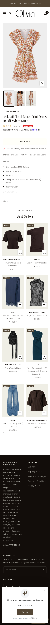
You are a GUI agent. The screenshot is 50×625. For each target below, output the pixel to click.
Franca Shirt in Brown (37, 423)
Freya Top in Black (13, 368)
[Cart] (45, 13)
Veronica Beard (11, 111)
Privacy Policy (34, 486)
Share (5, 201)
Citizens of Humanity (13, 260)
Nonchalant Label (37, 312)
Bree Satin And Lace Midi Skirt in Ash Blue (13, 317)
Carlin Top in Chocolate (37, 263)
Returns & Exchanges (37, 476)
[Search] (10, 13)
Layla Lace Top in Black (37, 315)
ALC (13, 312)
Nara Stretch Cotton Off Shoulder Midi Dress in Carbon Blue (37, 371)
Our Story (32, 467)
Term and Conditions (37, 481)
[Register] (43, 570)
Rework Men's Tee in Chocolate (12, 264)
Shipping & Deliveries (37, 471)
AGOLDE (37, 260)
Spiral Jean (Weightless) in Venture (13, 425)
